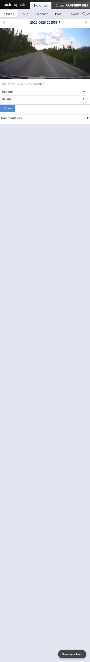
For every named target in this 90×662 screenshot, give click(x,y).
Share (8, 108)
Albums (9, 14)
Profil (58, 14)
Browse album (72, 654)
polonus (37, 84)
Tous (24, 14)
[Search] (84, 14)
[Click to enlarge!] (45, 53)
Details (7, 99)
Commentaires (11, 118)
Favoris (74, 14)
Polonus (41, 5)
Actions (7, 91)
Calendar (41, 14)
